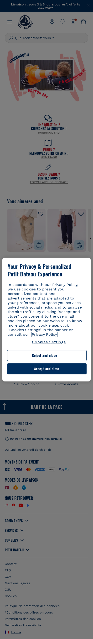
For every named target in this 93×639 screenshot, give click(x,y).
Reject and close (44, 355)
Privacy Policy (44, 334)
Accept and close (47, 368)
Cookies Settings (49, 342)
